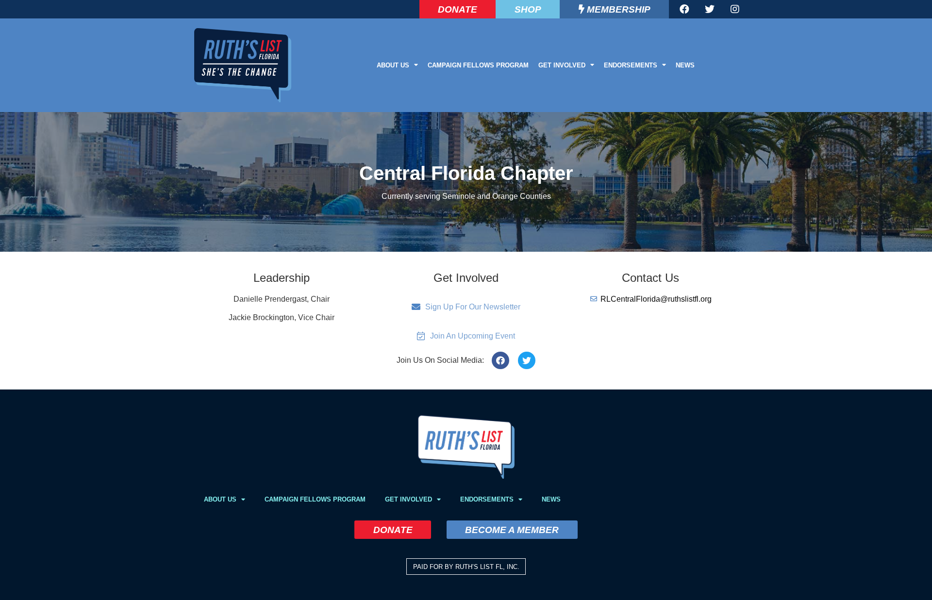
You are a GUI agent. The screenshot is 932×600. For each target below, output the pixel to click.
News (685, 65)
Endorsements (630, 65)
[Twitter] (709, 9)
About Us (393, 65)
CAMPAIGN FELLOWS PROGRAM (478, 65)
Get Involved (561, 65)
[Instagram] (735, 9)
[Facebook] (684, 9)
